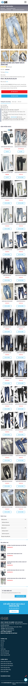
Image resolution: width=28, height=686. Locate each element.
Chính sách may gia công (6, 661)
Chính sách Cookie (4, 671)
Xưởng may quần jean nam (11, 8)
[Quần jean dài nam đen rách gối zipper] (7, 188)
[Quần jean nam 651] (7, 266)
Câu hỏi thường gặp (5, 653)
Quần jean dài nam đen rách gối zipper (9, 198)
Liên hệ (2, 643)
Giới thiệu (3, 641)
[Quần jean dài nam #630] (21, 471)
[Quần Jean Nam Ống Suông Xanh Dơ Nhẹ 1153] (3, 564)
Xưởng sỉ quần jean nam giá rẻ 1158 (16, 545)
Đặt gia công (20, 177)
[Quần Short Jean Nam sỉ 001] (3, 556)
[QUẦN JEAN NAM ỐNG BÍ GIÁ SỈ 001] (7, 137)
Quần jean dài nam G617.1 (21, 455)
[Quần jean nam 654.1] (21, 291)
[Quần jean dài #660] (21, 343)
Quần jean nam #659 (7, 378)
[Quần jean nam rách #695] (7, 163)
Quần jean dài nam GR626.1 (20, 507)
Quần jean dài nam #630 (21, 481)
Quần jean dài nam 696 (7, 249)
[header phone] (26, 676)
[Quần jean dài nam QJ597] (7, 291)
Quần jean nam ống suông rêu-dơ (16, 578)
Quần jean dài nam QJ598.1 (20, 275)
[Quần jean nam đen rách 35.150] (21, 163)
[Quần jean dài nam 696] (7, 240)
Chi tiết (7, 151)
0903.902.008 (14, 117)
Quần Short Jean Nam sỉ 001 (14, 553)
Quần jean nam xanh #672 (20, 378)
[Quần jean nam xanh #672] (21, 369)
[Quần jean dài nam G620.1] (7, 497)
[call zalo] (25, 679)
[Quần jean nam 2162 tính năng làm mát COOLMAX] (21, 137)
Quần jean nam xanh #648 (7, 404)
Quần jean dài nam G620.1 (7, 507)
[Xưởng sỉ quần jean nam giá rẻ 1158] (3, 548)
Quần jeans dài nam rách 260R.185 (18, 9)
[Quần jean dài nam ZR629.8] (7, 446)
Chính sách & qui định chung (7, 663)
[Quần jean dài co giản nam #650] (7, 420)
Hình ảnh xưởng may (5, 651)
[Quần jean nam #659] (7, 369)
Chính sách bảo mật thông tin (7, 665)
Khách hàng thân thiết (5, 655)
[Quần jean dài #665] (7, 343)
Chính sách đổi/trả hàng (6, 669)
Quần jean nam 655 (21, 249)
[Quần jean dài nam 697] (21, 214)
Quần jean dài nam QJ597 (7, 301)
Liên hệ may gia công (20, 596)
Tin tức (2, 647)
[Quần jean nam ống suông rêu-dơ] (3, 581)
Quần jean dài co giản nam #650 (7, 429)
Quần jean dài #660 (21, 352)
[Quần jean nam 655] (21, 240)
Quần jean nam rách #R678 (21, 429)
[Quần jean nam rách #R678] (21, 420)
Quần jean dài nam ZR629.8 (7, 455)
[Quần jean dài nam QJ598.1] (21, 266)
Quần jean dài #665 (7, 352)
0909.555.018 (15, 91)
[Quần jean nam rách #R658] (21, 394)
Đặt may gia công (14, 96)
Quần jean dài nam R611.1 (7, 481)
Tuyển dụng (3, 649)
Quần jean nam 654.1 (21, 301)
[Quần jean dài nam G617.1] (21, 446)
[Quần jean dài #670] (7, 317)
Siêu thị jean (3, 8)
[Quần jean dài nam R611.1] (7, 471)
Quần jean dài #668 (21, 326)
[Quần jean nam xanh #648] (7, 394)
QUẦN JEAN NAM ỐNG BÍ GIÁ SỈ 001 (7, 146)
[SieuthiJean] (4, 2)
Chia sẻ (19, 101)
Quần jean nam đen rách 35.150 (21, 172)
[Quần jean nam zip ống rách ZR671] (21, 188)
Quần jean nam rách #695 (7, 172)
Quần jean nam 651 (7, 275)
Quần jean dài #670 (7, 326)
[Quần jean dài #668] (21, 317)
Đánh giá (14, 101)
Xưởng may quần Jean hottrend (6, 9)
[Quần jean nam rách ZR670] (7, 214)
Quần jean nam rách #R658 (21, 404)
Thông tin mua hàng (6, 101)
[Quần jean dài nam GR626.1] (21, 497)
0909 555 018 (14, 611)
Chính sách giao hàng (5, 667)
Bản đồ (2, 645)
